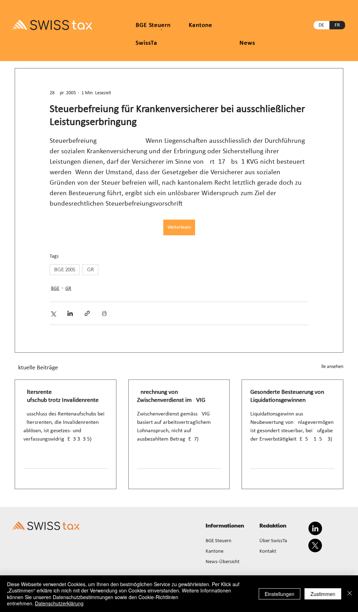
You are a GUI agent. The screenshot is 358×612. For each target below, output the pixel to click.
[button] (200, 25)
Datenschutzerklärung (59, 603)
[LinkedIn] (315, 528)
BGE (55, 288)
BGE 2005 (64, 269)
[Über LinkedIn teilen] (70, 313)
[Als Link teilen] (87, 313)
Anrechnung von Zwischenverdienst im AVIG (171, 396)
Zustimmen (322, 593)
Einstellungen (279, 593)
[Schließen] (349, 593)
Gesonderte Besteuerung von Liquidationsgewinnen (287, 396)
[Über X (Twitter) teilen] (53, 313)
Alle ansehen (330, 366)
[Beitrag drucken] (104, 313)
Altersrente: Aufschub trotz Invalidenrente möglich (61, 396)
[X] (315, 545)
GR (90, 269)
